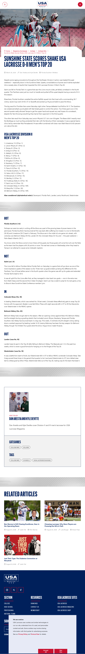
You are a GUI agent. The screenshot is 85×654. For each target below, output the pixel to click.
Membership (35, 610)
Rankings (34, 604)
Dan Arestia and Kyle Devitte (24, 419)
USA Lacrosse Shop (64, 610)
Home (8, 51)
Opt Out (61, 651)
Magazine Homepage (20, 51)
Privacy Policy (23, 634)
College (32, 51)
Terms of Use (35, 634)
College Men (42, 51)
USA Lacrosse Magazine (66, 607)
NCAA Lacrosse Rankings (42, 460)
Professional (9, 610)
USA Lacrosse (62, 604)
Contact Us (35, 607)
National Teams (9, 614)
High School (8, 607)
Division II (26, 460)
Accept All (45, 651)
